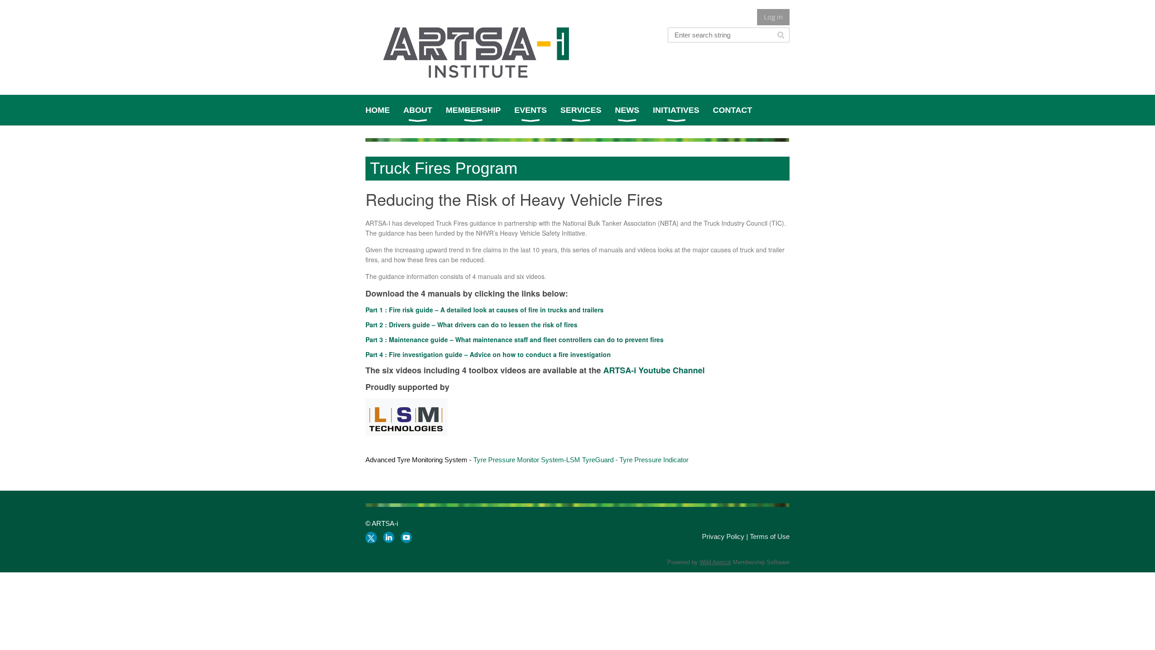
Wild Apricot (715, 562)
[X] (371, 537)
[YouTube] (406, 537)
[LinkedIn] (388, 537)
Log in (773, 16)
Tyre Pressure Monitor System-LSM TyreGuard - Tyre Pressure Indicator (580, 460)
